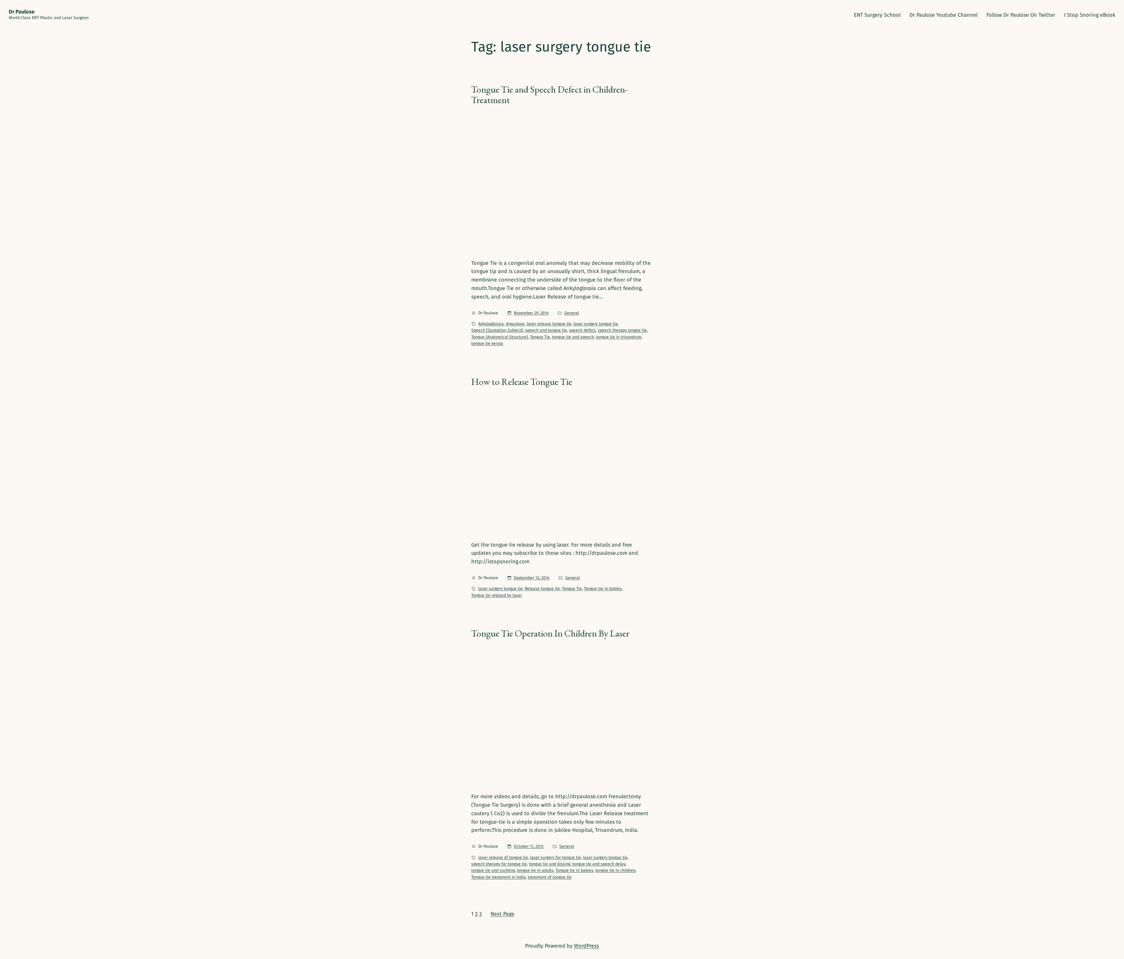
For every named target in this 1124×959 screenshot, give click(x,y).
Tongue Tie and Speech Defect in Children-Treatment (549, 94)
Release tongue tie (542, 588)
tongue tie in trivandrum (618, 337)
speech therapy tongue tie (622, 330)
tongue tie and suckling (493, 870)
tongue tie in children (615, 870)
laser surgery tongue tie (595, 323)
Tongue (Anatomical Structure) (499, 337)
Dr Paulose (22, 11)
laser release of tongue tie (503, 857)
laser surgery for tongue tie (555, 857)
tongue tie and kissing (549, 863)
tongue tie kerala (487, 343)
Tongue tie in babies (603, 588)
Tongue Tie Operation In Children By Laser (550, 633)
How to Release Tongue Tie (521, 381)
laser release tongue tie (549, 323)
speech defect (582, 330)
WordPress (586, 946)
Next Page (502, 914)
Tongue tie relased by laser (496, 595)
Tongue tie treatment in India (498, 877)
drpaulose (515, 323)
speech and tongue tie (546, 330)
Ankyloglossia (491, 323)
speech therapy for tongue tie (499, 863)
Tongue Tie (540, 337)
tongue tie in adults (535, 870)
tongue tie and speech (573, 337)
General (571, 312)
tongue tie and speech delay (599, 863)
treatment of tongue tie (550, 877)
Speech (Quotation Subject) (497, 330)
